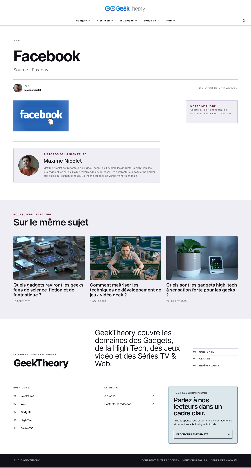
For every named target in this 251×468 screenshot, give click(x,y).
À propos (129, 395)
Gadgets (81, 20)
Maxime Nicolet (63, 161)
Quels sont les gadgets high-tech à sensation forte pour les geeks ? (201, 290)
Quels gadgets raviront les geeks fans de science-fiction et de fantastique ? (48, 290)
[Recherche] (243, 20)
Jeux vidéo (127, 20)
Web (169, 20)
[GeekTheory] (125, 8)
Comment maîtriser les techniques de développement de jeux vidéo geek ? (125, 290)
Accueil (17, 40)
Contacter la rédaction (129, 403)
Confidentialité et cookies (160, 460)
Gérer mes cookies (224, 460)
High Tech (103, 20)
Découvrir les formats (203, 434)
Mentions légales (194, 460)
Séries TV (150, 20)
